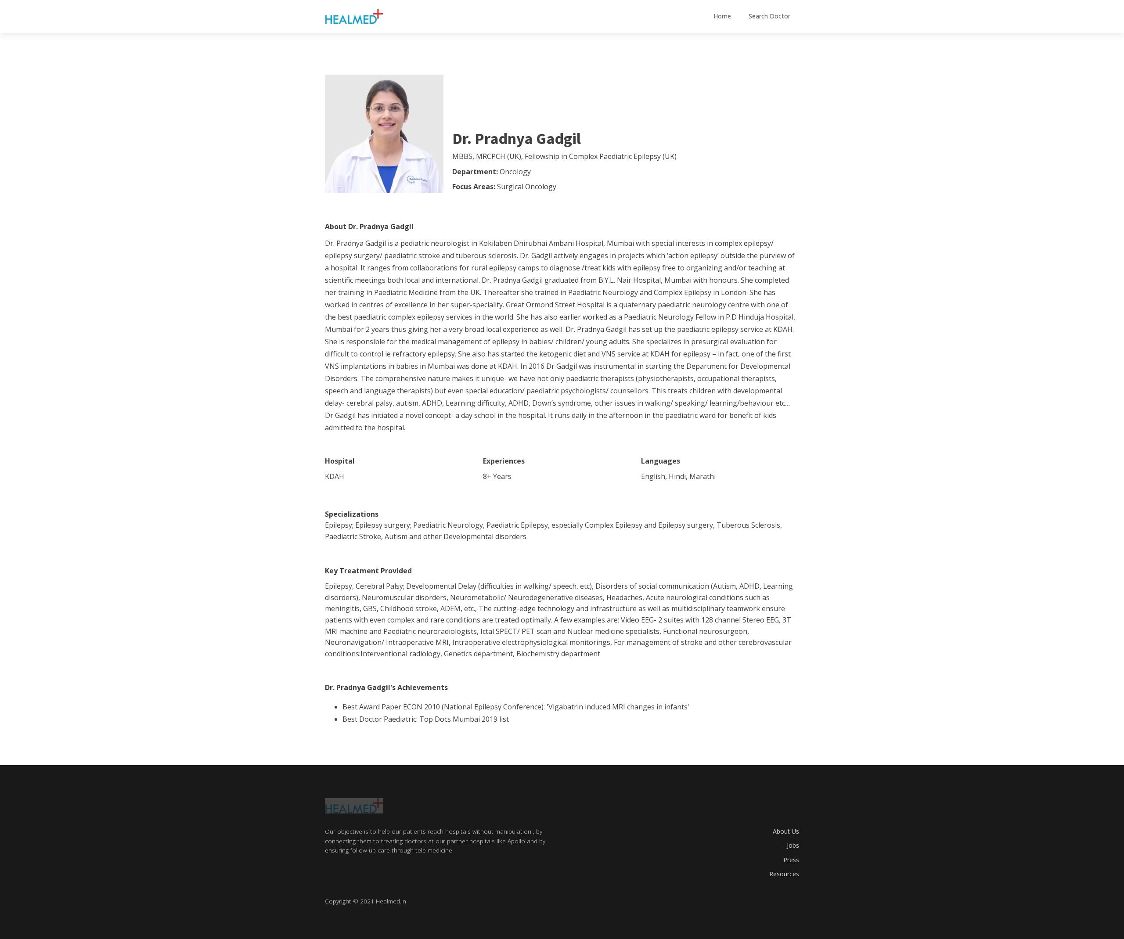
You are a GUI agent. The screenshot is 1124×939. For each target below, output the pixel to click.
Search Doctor (769, 16)
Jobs (793, 845)
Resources (784, 874)
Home (722, 16)
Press (791, 860)
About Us (786, 831)
